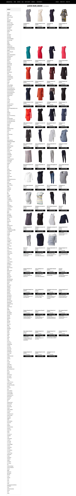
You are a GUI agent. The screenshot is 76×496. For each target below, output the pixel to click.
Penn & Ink (9, 347)
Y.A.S (8, 479)
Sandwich (9, 387)
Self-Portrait (9, 396)
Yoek (8, 483)
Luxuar (8, 260)
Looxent (8, 254)
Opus (8, 338)
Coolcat (8, 101)
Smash (8, 412)
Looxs (8, 256)
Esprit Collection (10, 140)
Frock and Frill (9, 160)
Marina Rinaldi (9, 280)
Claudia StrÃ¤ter (10, 93)
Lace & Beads (9, 231)
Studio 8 (8, 425)
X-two (8, 476)
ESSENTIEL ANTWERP (11, 141)
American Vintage (10, 24)
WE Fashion (9, 473)
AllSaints (8, 21)
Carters (8, 80)
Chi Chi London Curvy (11, 88)
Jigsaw (8, 203)
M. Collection (9, 264)
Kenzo (8, 218)
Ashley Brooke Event (10, 47)
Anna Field (9, 37)
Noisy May (9, 328)
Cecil (8, 83)
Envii (8, 135)
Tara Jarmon (9, 434)
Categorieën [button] (39, 1)
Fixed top (68, 1)
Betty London (9, 64)
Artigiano (8, 44)
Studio (8, 424)
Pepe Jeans (9, 348)
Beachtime (9, 57)
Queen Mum (9, 364)
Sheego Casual (9, 402)
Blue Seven (9, 69)
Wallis (8, 470)
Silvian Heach (9, 406)
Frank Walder (9, 154)
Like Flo (8, 244)
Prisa (8, 360)
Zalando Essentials (10, 488)
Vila (7, 464)
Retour (8, 373)
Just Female (9, 209)
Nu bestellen (28, 27)
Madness (8, 266)
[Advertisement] (46, 36)
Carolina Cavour (10, 76)
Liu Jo (8, 250)
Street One (9, 422)
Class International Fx (11, 92)
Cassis (8, 82)
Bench (8, 60)
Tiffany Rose (9, 438)
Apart (8, 41)
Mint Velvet (9, 298)
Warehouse (9, 471)
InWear (8, 196)
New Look (9, 324)
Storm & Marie (9, 421)
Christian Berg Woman (11, 89)
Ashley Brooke (9, 46)
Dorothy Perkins (10, 118)
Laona (8, 237)
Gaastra (8, 163)
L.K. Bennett (9, 228)
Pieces (8, 354)
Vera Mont (9, 461)
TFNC (8, 437)
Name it (8, 322)
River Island (9, 376)
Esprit (8, 138)
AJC (8, 18)
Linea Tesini (9, 245)
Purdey (8, 363)
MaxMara (9, 287)
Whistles (8, 474)
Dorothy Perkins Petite (11, 121)
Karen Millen (9, 215)
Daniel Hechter (9, 105)
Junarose (9, 208)
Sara (8, 389)
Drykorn (8, 124)
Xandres (8, 477)
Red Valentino (9, 367)
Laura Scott (9, 240)
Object (8, 332)
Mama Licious (9, 270)
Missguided (9, 302)
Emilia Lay (9, 130)
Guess (8, 177)
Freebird (8, 157)
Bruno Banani (9, 72)
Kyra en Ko (9, 227)
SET (8, 400)
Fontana (8, 151)
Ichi (7, 192)
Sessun (8, 399)
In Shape (8, 195)
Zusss (8, 493)
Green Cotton (9, 176)
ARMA (8, 43)
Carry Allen (9, 79)
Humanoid (9, 189)
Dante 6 (8, 106)
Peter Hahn (9, 350)
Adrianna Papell (10, 17)
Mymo (8, 319)
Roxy (8, 379)
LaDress (8, 234)
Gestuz (8, 172)
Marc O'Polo (9, 276)
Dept (8, 109)
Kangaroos (9, 214)
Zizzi (8, 491)
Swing (8, 431)
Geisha (8, 169)
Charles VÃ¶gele (10, 85)
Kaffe (8, 211)
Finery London (9, 150)
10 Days (8, 12)
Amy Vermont (9, 25)
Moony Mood (9, 312)
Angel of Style (9, 30)
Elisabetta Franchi (10, 128)
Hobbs (8, 186)
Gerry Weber (9, 170)
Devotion (8, 114)
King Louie (9, 221)
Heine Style (9, 183)
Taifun (8, 432)
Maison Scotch (9, 267)
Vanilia (8, 460)
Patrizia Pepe (9, 344)
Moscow (8, 316)
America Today (10, 22)
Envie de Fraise (9, 134)
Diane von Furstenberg (11, 115)
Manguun (9, 274)
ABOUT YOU (9, 15)
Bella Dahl (9, 59)
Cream (8, 102)
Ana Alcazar (9, 27)
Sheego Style (9, 403)
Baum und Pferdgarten (11, 54)
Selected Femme (10, 395)
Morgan (8, 315)
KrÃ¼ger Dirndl (9, 225)
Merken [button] (33, 1)
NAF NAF (8, 321)
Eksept (8, 127)
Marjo (8, 283)
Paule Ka (8, 345)
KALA (8, 212)
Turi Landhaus (9, 450)
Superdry (8, 428)
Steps (8, 419)
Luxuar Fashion (9, 261)
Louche (8, 257)
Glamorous (9, 173)
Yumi (8, 487)
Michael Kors (9, 295)
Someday (9, 416)
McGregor (9, 290)
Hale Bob (8, 180)
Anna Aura (9, 34)
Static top (62, 1)
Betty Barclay (9, 63)
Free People (9, 156)
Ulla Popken (9, 454)
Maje (8, 269)
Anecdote (9, 28)
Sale (23, 1)
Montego (8, 311)
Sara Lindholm (9, 390)
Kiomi (8, 222)
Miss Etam (9, 299)
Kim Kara (8, 219)
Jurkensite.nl (9, 2)
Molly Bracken (9, 306)
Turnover (8, 451)
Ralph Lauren (9, 366)
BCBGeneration (10, 56)
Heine (8, 182)
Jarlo (8, 202)
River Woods (9, 377)
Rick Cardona (9, 374)
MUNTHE (8, 318)
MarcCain (9, 277)
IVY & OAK (9, 198)
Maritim (8, 282)
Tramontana (9, 447)
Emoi (8, 131)
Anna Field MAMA (10, 38)
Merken (18, 1)
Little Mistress (9, 248)
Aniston (8, 31)
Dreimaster (9, 122)
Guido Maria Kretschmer (11, 179)
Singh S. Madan (10, 409)
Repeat (8, 371)
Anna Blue (9, 35)
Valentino (9, 458)
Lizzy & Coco (9, 251)
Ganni (8, 164)
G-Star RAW (9, 161)
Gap (8, 167)
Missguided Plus (10, 303)
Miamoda (9, 293)
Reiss (8, 370)
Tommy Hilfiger (10, 444)
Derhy (8, 111)
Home (15, 1)
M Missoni (9, 263)
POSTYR (8, 358)
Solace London (9, 415)
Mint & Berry (9, 296)
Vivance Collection (10, 467)
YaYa (8, 480)
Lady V (8, 235)
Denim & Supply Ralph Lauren (12, 108)
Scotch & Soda (9, 392)
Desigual (8, 112)
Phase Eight (9, 353)
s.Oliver (8, 380)
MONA (8, 309)
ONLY (8, 335)
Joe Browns (9, 205)
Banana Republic (10, 51)
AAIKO (8, 14)
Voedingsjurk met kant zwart (52, 289)
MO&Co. (8, 305)
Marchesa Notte (10, 279)
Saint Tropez (9, 383)
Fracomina (9, 153)
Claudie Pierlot (9, 95)
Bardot (8, 53)
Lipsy (8, 247)
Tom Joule (9, 441)
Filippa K (8, 148)
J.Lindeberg (9, 199)
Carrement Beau (10, 77)
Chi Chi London (9, 86)
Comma (8, 99)
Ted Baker (9, 435)
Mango (8, 273)
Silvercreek (9, 405)
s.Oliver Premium (10, 382)
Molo (8, 308)
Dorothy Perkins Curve (11, 119)
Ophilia (8, 337)
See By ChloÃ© (10, 393)
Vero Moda (9, 463)
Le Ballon (8, 241)
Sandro (8, 386)
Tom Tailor (9, 442)
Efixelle (8, 125)
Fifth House (9, 147)
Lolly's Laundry (9, 253)
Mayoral (8, 289)
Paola (8, 340)
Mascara (8, 286)
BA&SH (8, 50)
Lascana (8, 238)
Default (57, 1)
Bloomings (9, 67)
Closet (8, 96)
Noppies (8, 329)
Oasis (8, 331)
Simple (8, 408)
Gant (8, 166)
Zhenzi (8, 490)
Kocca (8, 224)
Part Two (8, 341)
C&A (8, 73)
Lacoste (8, 232)
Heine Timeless (10, 185)
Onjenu (8, 334)
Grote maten (27, 1)
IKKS (8, 193)
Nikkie (8, 325)
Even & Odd (9, 143)
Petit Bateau (9, 351)
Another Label (9, 40)
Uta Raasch (9, 457)
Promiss (8, 361)
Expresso (8, 144)
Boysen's (8, 70)
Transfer (8, 448)
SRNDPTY (9, 418)
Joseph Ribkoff (10, 206)
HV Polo (8, 190)
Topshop (8, 445)
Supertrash (9, 429)
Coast (8, 98)
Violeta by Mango (10, 466)
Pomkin (8, 357)
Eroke (8, 137)
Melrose (8, 292)
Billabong (8, 66)
